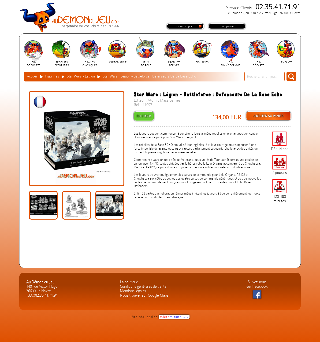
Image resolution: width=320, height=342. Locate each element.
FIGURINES (202, 62)
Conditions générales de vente (143, 286)
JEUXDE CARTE (258, 64)
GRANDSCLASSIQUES (89, 64)
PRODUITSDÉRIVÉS (174, 64)
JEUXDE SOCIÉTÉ (33, 64)
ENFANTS (286, 62)
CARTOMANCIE (118, 62)
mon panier (227, 26)
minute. (174, 317)
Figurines (52, 76)
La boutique (129, 282)
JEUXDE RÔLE (146, 64)
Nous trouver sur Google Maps (144, 295)
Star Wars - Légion (81, 76)
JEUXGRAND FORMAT (230, 64)
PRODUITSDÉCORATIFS (62, 64)
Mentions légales (133, 291)
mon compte (184, 26)
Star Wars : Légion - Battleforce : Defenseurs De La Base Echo (149, 76)
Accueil (32, 76)
